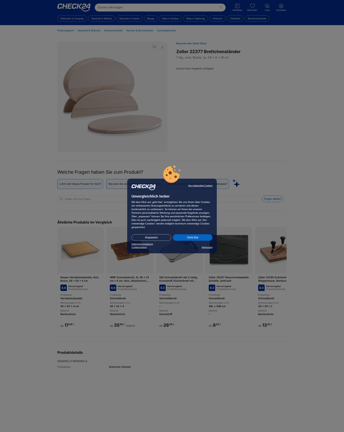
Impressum (207, 247)
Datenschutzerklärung (142, 244)
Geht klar (193, 237)
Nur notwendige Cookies (200, 185)
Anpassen (151, 237)
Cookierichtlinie (139, 247)
